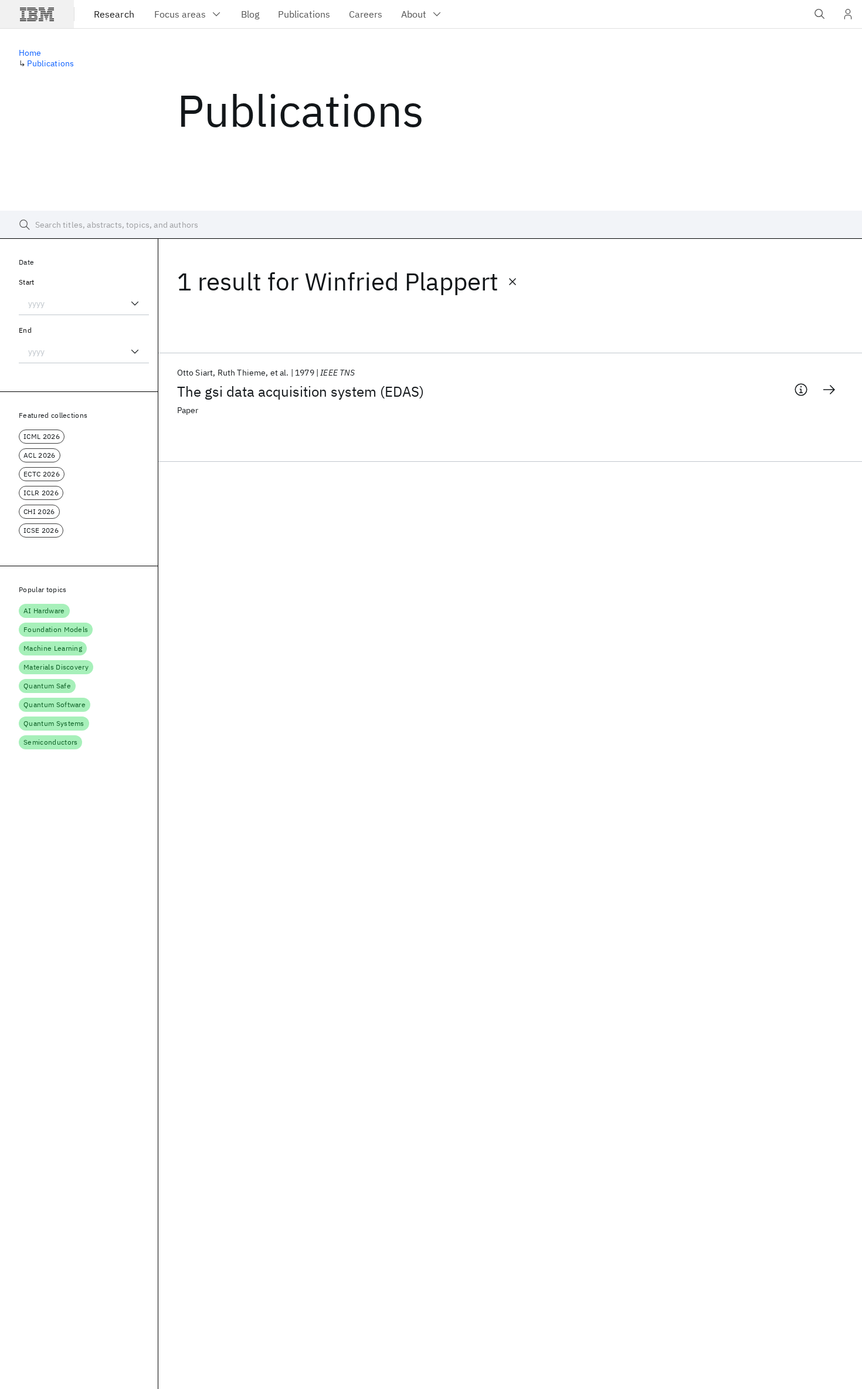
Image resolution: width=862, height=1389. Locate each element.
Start (27, 282)
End (25, 330)
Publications (50, 63)
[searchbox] (431, 225)
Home (30, 53)
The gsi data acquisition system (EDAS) (300, 391)
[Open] (135, 303)
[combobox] (84, 303)
